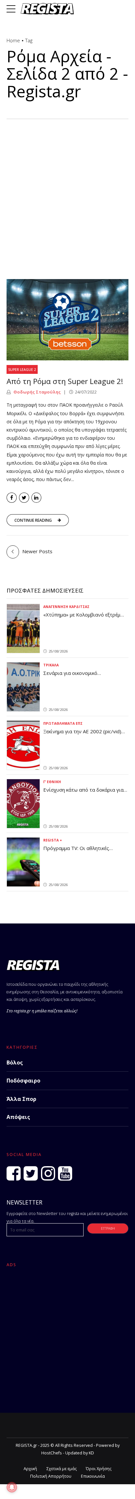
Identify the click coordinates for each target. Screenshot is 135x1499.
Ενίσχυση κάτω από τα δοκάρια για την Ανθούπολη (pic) (83, 793)
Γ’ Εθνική (52, 782)
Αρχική (30, 1468)
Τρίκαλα (51, 665)
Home (13, 40)
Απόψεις (18, 1117)
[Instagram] (48, 1173)
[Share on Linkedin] (36, 498)
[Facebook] (14, 1173)
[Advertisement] (67, 189)
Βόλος (15, 1062)
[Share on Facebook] (12, 498)
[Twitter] (31, 1173)
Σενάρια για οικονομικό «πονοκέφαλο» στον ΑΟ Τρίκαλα (80, 676)
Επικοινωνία (93, 1476)
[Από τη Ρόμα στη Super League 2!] (67, 319)
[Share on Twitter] (24, 498)
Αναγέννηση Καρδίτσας (66, 606)
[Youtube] (65, 1173)
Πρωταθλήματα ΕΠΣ (63, 723)
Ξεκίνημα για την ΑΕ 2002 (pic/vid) (82, 731)
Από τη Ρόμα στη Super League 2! (65, 381)
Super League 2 (22, 369)
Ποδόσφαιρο (23, 1080)
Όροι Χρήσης (98, 1468)
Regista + (52, 840)
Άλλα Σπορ (21, 1099)
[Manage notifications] (12, 1487)
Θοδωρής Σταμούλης (36, 392)
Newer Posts (37, 551)
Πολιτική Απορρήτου (50, 1476)
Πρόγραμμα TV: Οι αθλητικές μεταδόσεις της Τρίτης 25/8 (76, 851)
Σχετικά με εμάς (62, 1468)
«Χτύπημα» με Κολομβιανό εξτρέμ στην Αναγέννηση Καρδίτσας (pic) (82, 618)
